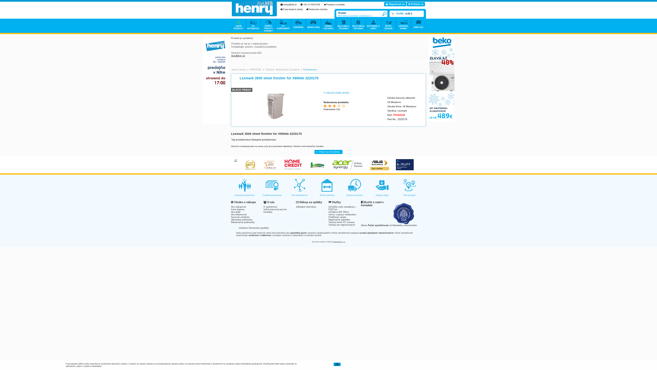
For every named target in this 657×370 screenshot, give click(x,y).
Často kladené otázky (293, 9)
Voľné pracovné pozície (275, 209)
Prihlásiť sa (416, 4)
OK (337, 364)
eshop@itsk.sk (290, 4)
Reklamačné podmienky (243, 222)
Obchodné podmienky (242, 219)
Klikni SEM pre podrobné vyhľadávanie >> (355, 16)
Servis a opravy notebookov (342, 214)
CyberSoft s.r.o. (339, 242)
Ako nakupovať (238, 207)
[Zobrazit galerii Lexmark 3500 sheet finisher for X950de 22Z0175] (275, 121)
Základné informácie (306, 207)
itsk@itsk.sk (238, 55)
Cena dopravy (238, 209)
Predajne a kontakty (335, 4)
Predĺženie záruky (337, 217)
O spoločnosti (270, 207)
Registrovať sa (396, 4)
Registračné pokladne (339, 219)
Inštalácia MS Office (338, 212)
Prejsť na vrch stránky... (330, 152)
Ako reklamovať (239, 214)
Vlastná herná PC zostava (341, 222)
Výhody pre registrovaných (341, 225)
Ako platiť (236, 212)
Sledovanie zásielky (318, 9)
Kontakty (267, 212)
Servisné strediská (240, 217)
